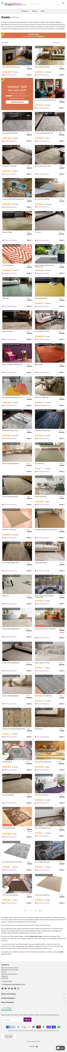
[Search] (58, 4)
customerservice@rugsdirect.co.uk (14, 984)
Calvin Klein (43, 946)
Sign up (27, 1019)
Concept (50, 946)
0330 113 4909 (7, 981)
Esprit (58, 946)
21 (35, 910)
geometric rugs (27, 948)
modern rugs (16, 948)
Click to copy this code (33, 35)
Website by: (32, 1046)
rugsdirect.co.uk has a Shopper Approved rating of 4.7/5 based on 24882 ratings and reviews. (33, 1030)
